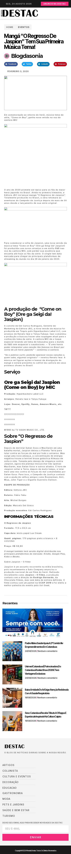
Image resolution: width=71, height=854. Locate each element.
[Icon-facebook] (5, 758)
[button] (69, 13)
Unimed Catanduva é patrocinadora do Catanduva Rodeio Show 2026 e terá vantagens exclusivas (43, 670)
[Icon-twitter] (10, 758)
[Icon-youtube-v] (21, 758)
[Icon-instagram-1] (16, 758)
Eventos (23, 27)
